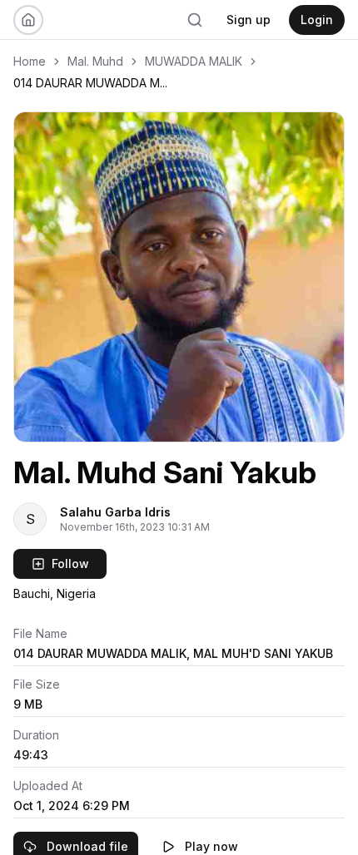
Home (29, 61)
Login (317, 19)
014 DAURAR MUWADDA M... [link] (90, 83)
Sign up (248, 19)
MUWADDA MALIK (193, 61)
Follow (70, 563)
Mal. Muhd (95, 61)
